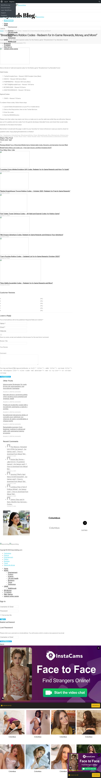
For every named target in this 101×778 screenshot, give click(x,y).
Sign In (2, 644)
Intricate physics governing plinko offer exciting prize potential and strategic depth (15, 397)
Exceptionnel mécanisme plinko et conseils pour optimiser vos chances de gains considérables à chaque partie (15, 418)
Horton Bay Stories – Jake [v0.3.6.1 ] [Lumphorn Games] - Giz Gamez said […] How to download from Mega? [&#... (17, 464)
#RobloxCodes (64, 135)
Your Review (4, 347)
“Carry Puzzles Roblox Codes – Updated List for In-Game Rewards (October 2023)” (30, 256)
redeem (29, 136)
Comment (3, 353)
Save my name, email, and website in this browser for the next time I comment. (24, 337)
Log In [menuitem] (6, 1)
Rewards (34, 136)
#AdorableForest (15, 135)
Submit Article (8, 20)
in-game (16, 136)
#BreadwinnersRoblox (27, 135)
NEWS (6, 25)
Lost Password (10, 622)
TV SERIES (7, 45)
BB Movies (8, 590)
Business (7, 561)
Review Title (4, 341)
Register (2, 622)
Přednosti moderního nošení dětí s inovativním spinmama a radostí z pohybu (15, 407)
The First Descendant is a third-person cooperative (54, 136)
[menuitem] (1, 1)
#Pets (49, 135)
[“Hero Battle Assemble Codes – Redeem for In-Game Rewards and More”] (20, 281)
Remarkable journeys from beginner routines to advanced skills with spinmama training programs (14, 430)
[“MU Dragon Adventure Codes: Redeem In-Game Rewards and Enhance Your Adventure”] (15, 232)
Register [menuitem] (11, 1)
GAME (6, 586)
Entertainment (12, 27)
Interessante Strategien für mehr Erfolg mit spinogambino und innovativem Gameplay (15, 386)
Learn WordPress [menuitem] (6, 10)
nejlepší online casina (11, 596)
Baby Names (8, 47)
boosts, (11, 136)
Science (6, 555)
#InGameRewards (42, 135)
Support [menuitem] (3, 13)
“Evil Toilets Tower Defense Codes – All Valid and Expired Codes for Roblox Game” (30, 214)
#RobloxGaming (4, 136)
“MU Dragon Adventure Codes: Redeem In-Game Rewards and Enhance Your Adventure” (31, 235)
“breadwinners (7, 135)
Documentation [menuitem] (5, 7)
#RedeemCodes (55, 135)
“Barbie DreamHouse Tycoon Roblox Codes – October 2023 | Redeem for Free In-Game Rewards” (35, 191)
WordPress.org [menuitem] (5, 5)
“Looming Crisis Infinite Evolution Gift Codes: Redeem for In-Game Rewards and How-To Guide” (34, 169)
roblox (39, 136)
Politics (6, 559)
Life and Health (13, 32)
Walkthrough (12, 41)
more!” (25, 136)
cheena (2, 43)
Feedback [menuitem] (4, 15)
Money (21, 136)
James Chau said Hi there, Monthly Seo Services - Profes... (17, 502)
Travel (6, 563)
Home (6, 23)
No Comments (18, 43)
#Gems (35, 135)
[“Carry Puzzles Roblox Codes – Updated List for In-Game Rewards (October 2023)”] (14, 254)
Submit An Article (9, 565)
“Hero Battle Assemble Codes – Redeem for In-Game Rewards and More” (26, 283)
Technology (12, 38)
